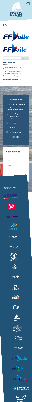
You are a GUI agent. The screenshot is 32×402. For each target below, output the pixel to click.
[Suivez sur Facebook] (13, 137)
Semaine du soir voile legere (11, 76)
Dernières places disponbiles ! (12, 73)
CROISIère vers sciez (9, 65)
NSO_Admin (8, 28)
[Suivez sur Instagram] (17, 137)
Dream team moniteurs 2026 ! (12, 71)
